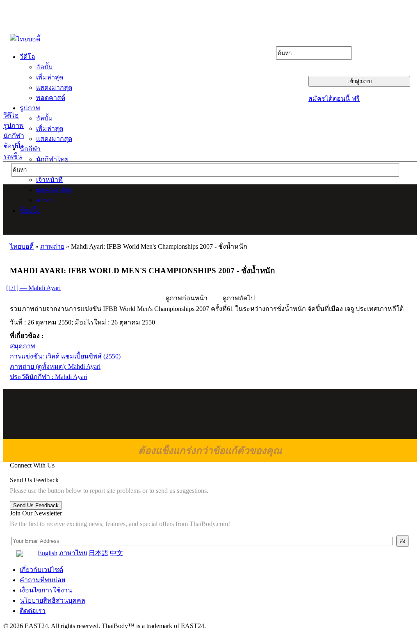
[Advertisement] (210, 209)
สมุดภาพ (22, 346)
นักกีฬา (13, 135)
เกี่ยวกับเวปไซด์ (41, 569)
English (47, 552)
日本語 (98, 552)
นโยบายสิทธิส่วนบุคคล (52, 600)
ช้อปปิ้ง (13, 146)
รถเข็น (12, 156)
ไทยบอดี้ (22, 246)
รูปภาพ (13, 125)
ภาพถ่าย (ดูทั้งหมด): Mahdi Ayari (55, 366)
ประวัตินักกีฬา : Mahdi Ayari (48, 376)
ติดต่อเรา (33, 610)
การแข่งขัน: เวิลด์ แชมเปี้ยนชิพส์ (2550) (65, 356)
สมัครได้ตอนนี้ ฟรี (334, 98)
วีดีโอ (11, 115)
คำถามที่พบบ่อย (42, 579)
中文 (116, 552)
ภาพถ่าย (52, 246)
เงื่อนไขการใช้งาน (46, 590)
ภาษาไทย (73, 552)
